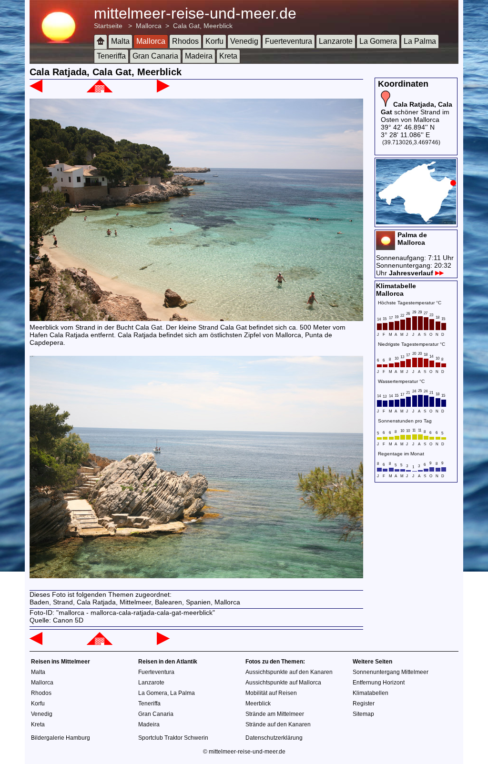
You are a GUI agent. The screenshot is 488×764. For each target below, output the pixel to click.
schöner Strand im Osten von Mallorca (416, 112)
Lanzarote (336, 41)
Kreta (228, 56)
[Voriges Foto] (36, 90)
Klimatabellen (370, 693)
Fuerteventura (288, 41)
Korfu (214, 41)
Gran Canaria (155, 56)
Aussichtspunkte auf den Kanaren (289, 672)
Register (364, 703)
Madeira (199, 56)
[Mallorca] (99, 90)
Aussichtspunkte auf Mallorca (283, 682)
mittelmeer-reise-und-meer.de (195, 13)
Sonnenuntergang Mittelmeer (390, 672)
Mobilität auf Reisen (271, 693)
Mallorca (149, 26)
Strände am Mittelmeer (274, 714)
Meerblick (258, 703)
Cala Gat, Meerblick (203, 26)
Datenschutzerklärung (274, 737)
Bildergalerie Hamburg (60, 737)
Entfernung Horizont (379, 682)
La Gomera (378, 41)
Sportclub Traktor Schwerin (173, 737)
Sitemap (363, 714)
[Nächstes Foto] (163, 90)
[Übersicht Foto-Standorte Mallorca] (416, 222)
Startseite (108, 26)
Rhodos (185, 41)
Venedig (244, 41)
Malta (120, 41)
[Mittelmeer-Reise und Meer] (100, 41)
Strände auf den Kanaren (278, 724)
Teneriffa (111, 56)
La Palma (420, 41)
